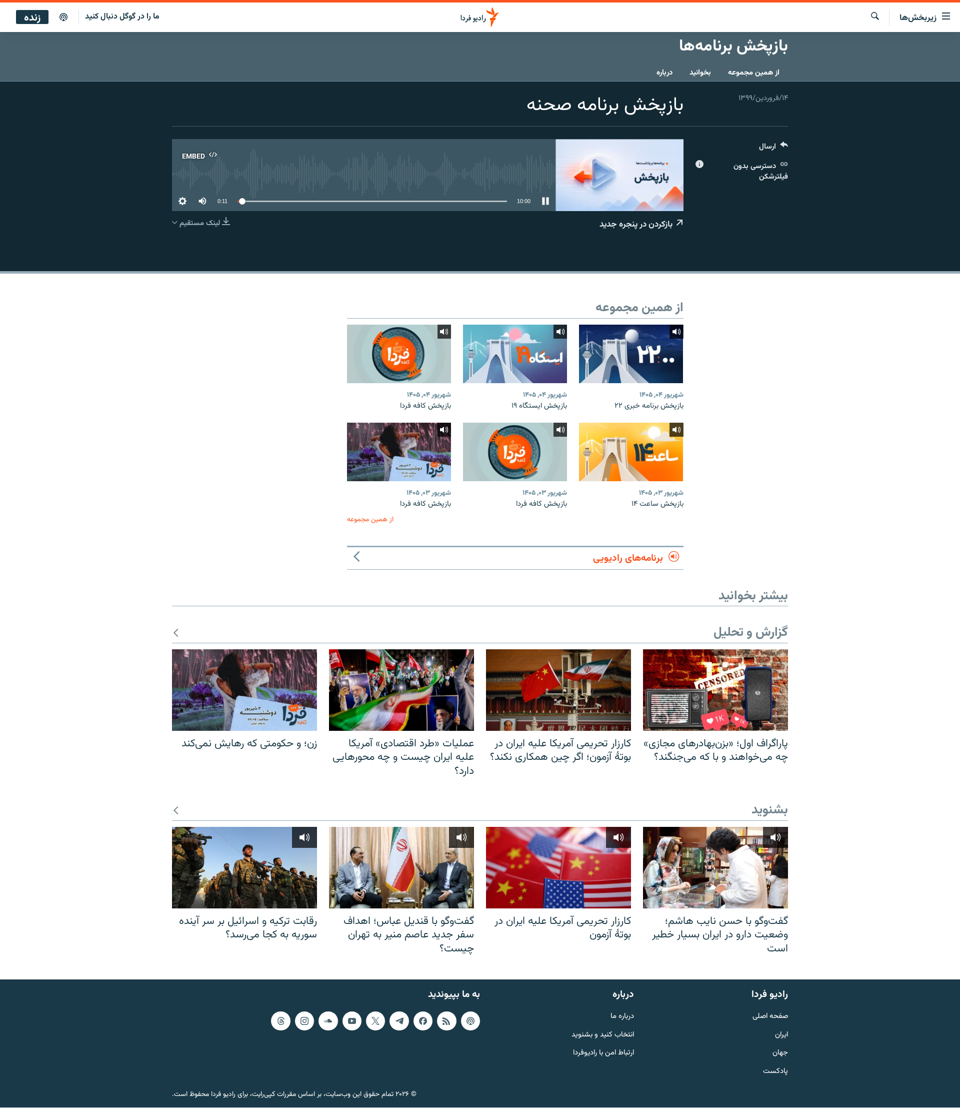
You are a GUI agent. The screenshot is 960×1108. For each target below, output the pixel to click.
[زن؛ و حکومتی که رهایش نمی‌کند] (244, 690)
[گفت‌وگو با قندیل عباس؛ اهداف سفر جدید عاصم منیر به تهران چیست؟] (401, 867)
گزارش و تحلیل (751, 633)
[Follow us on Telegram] (399, 1020)
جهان (780, 1053)
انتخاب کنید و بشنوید (603, 1035)
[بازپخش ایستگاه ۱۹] (515, 354)
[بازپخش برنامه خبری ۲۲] (631, 354)
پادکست (775, 1072)
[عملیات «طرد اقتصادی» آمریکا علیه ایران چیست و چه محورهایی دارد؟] (401, 690)
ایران (781, 1035)
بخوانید (700, 73)
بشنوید (770, 810)
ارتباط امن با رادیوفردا (603, 1053)
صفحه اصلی (770, 1016)
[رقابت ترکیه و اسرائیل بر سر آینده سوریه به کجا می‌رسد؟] (244, 867)
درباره (664, 73)
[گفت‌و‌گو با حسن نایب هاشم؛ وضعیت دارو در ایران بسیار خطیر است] (715, 867)
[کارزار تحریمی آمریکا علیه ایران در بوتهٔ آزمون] (558, 867)
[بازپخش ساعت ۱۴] (631, 452)
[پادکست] (63, 17)
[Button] (773, 149)
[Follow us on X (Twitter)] (375, 1020)
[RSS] (446, 1020)
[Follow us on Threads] (280, 1020)
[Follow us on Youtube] (352, 1020)
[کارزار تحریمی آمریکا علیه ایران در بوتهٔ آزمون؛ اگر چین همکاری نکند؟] (558, 690)
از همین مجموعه (754, 73)
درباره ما (622, 1016)
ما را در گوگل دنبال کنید (122, 17)
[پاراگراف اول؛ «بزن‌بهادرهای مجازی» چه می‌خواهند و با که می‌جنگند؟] (715, 690)
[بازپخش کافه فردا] (399, 354)
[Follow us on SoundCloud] (328, 1020)
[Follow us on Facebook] (423, 1020)
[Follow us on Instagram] (304, 1020)
